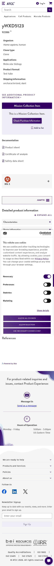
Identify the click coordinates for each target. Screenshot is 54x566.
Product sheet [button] (12, 147)
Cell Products (24, 16)
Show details (43, 310)
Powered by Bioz (10, 363)
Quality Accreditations (19, 552)
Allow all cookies (27, 318)
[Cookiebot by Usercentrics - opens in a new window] (39, 233)
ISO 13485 (11, 556)
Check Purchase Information (27, 120)
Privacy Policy (42, 258)
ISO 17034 (43, 556)
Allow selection (27, 324)
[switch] (47, 285)
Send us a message (27, 405)
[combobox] (24, 9)
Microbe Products (42, 16)
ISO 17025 (27, 556)
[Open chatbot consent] (49, 561)
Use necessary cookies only (27, 331)
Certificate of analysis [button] (16, 154)
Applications (10, 16)
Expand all (44, 215)
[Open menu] (3, 3)
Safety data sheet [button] (14, 161)
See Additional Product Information (18, 96)
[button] (49, 9)
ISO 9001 (41, 552)
